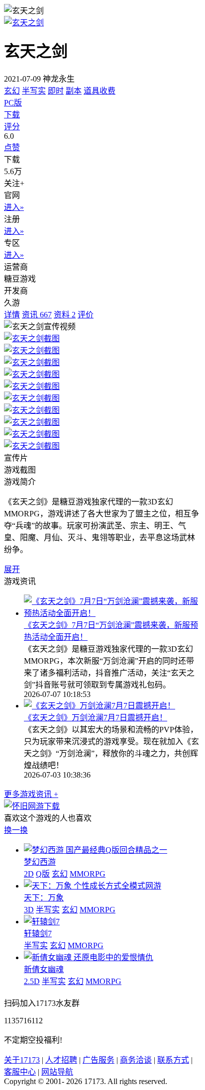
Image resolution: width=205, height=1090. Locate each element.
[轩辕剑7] (42, 921)
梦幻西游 (40, 862)
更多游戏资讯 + (31, 794)
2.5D (32, 981)
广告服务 (98, 1060)
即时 (56, 91)
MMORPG (87, 874)
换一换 (16, 830)
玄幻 (12, 91)
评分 (12, 126)
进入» (14, 207)
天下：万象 (44, 897)
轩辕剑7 (38, 933)
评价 (86, 314)
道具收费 (99, 91)
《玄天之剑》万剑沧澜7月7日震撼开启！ (95, 717)
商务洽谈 (136, 1060)
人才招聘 (61, 1060)
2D (29, 874)
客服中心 (20, 1072)
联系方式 (173, 1060)
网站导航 (57, 1072)
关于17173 (22, 1060)
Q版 (43, 874)
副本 (74, 91)
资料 (65, 314)
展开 (12, 569)
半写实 (34, 91)
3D (29, 909)
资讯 (37, 314)
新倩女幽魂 (44, 969)
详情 (12, 314)
